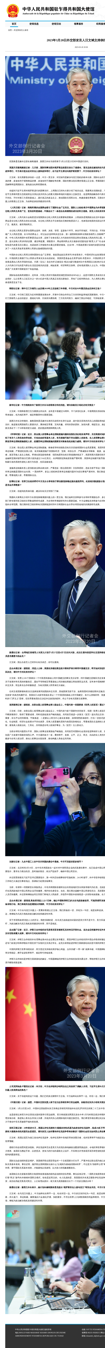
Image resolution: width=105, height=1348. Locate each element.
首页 (14, 24)
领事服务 (78, 24)
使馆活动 (56, 24)
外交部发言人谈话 (21, 30)
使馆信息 (34, 24)
